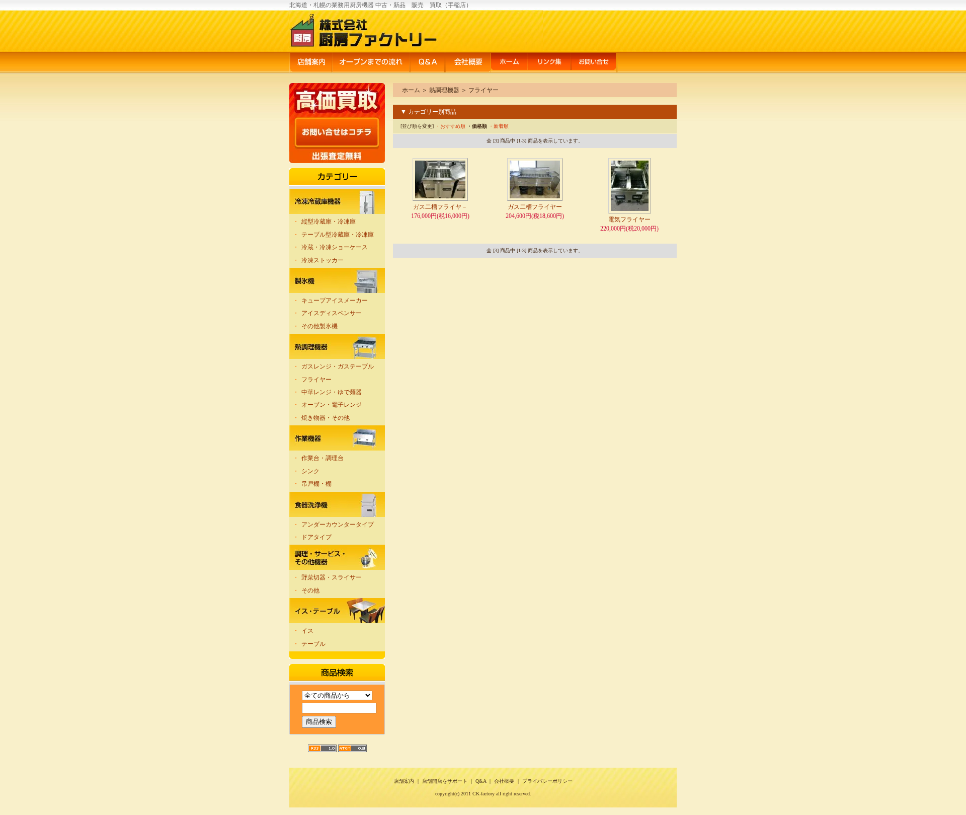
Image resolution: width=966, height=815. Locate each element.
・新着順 (499, 126)
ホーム (509, 63)
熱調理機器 (444, 90)
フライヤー (483, 90)
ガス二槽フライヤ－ (440, 206)
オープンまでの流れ (371, 63)
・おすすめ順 (450, 126)
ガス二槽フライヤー (535, 206)
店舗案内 (310, 63)
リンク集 (549, 63)
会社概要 (468, 63)
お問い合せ (594, 63)
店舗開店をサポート (444, 781)
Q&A (427, 63)
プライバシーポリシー (547, 781)
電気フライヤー (629, 219)
